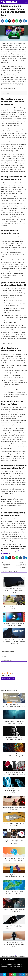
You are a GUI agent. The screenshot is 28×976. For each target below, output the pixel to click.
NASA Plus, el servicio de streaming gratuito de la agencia (21, 565)
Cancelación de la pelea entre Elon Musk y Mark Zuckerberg (7, 565)
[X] (9, 21)
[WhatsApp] (16, 21)
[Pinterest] (13, 21)
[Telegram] (23, 974)
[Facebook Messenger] (6, 21)
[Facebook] (2, 21)
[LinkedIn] (24, 21)
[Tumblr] (20, 21)
